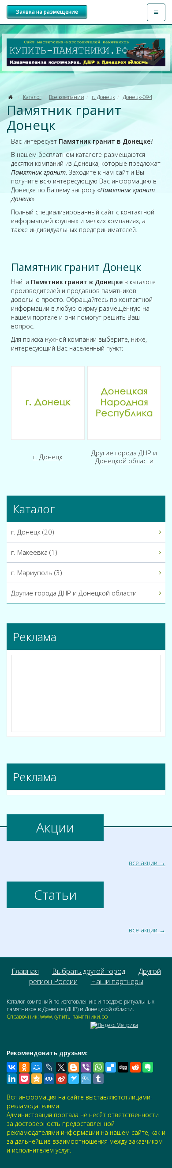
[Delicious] (110, 1067)
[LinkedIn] (12, 1078)
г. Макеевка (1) (34, 552)
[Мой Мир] (36, 1067)
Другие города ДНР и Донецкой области (74, 592)
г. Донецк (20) (32, 531)
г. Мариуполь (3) (36, 572)
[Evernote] (147, 1067)
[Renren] (49, 1078)
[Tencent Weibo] (86, 1078)
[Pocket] (24, 1078)
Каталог (32, 97)
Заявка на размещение (47, 11)
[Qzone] (36, 1078)
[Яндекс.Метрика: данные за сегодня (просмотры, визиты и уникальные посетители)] (114, 1025)
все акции (143, 863)
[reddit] (135, 1067)
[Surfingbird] (73, 1078)
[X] (61, 1067)
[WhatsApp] (98, 1067)
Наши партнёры (117, 981)
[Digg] (123, 1067)
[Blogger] (73, 1067)
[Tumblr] (98, 1078)
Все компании (66, 97)
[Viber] (86, 1067)
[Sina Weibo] (61, 1078)
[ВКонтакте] (12, 1067)
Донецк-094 (137, 97)
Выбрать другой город (88, 971)
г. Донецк (103, 97)
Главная (25, 971)
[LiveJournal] (49, 1067)
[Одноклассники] (24, 1067)
